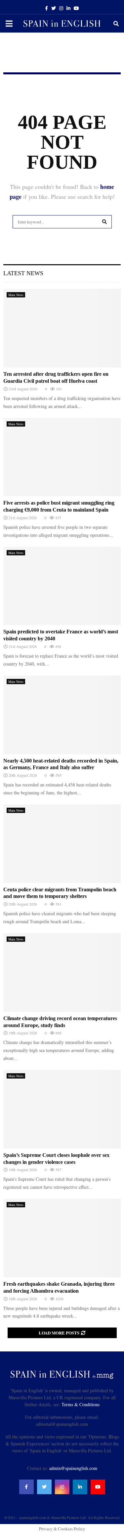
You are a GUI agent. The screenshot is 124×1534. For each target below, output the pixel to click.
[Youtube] (98, 1487)
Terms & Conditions (81, 1404)
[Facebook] (26, 1487)
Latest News (23, 273)
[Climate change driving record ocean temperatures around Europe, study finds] (62, 972)
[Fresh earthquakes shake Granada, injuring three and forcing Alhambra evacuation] (62, 1238)
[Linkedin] (80, 1487)
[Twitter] (44, 1487)
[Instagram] (62, 1487)
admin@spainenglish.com (73, 1468)
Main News (15, 294)
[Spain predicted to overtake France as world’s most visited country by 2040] (62, 586)
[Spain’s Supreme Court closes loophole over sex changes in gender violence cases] (62, 1109)
